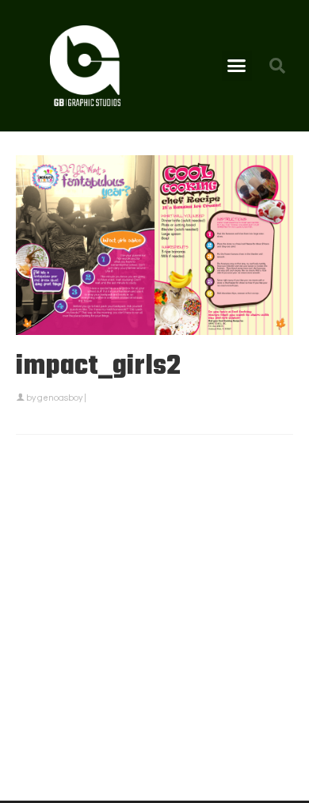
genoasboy (59, 398)
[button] (237, 66)
